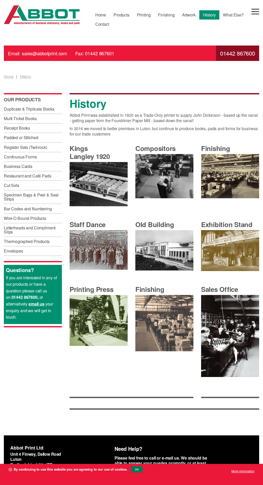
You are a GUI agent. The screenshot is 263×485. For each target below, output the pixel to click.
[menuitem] (100, 15)
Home (100, 15)
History (209, 15)
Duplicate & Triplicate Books (29, 109)
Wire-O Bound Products (25, 218)
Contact (102, 24)
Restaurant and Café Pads (27, 176)
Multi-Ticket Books (20, 118)
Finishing (166, 15)
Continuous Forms (20, 157)
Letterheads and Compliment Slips (29, 230)
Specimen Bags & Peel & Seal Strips (31, 197)
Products (121, 15)
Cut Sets (11, 185)
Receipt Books (17, 128)
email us (36, 304)
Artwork (189, 15)
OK (137, 469)
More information (243, 471)
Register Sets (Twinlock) (25, 147)
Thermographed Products (27, 241)
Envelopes (13, 251)
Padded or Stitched (21, 137)
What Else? (233, 15)
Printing (144, 15)
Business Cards (18, 166)
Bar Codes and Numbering (28, 209)
